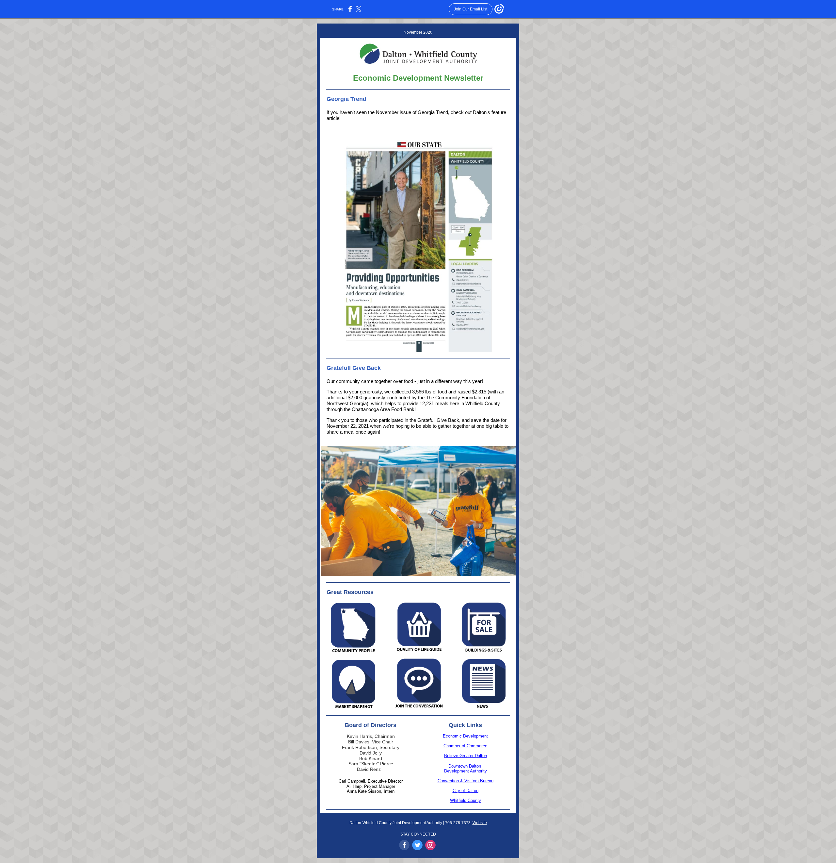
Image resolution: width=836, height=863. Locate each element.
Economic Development (465, 736)
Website (480, 823)
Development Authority (465, 771)
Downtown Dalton (465, 766)
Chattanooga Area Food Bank (383, 409)
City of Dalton (465, 790)
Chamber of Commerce (465, 745)
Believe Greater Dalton (465, 755)
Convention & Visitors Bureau (465, 780)
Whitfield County (465, 800)
